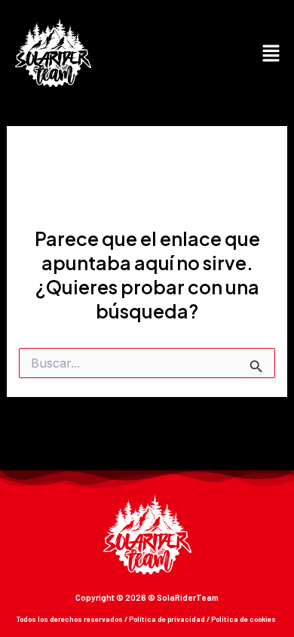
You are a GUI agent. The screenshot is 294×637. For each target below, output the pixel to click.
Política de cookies (243, 618)
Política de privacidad (167, 618)
